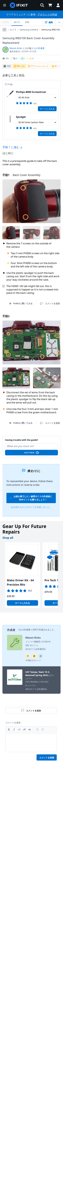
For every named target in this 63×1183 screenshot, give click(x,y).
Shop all (7, 538)
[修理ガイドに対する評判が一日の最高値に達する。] (34, 656)
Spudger (21, 117)
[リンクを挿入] (24, 729)
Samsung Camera (29, 29)
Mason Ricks (15, 48)
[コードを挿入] (19, 729)
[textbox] (31, 743)
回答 (27, 22)
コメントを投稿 (46, 757)
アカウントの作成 (47, 14)
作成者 (11, 630)
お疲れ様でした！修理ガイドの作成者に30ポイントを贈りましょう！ (33, 498)
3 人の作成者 (38, 48)
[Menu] (4, 5)
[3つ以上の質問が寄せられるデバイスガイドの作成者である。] (40, 656)
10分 (9, 66)
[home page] (19, 5)
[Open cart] (50, 5)
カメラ (13, 29)
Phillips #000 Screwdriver (31, 92)
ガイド (17, 22)
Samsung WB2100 (50, 29)
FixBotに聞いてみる (23, 303)
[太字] (8, 729)
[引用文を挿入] (29, 729)
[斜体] (14, 729)
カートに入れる (47, 108)
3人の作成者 (24, 629)
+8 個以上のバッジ (33, 660)
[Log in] (58, 5)
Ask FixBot (29, 452)
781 (7, 58)
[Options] (4, 29)
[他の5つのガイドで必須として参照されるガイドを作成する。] (27, 656)
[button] (42, 5)
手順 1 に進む (11, 147)
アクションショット (40, 66)
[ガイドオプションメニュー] (59, 22)
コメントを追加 (31, 438)
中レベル (21, 66)
